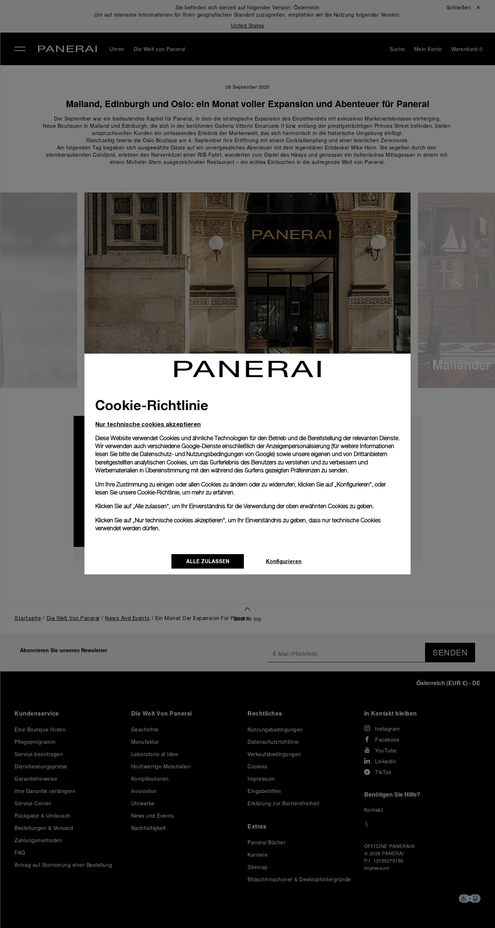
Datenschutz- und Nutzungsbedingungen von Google (207, 454)
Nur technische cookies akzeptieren (148, 424)
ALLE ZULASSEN (207, 561)
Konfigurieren (283, 561)
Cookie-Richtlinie (158, 492)
